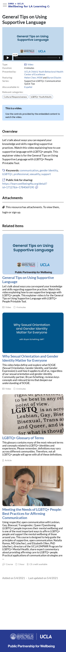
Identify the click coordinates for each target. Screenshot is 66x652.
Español (28, 87)
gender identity (49, 170)
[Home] (26, 5)
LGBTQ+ (7, 174)
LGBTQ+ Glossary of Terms (23, 438)
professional (21, 174)
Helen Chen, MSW (33, 77)
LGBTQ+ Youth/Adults (41, 97)
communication (29, 170)
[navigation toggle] (4, 5)
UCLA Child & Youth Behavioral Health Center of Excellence (43, 73)
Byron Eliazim (54, 77)
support (46, 174)
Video (30, 64)
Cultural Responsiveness (15, 97)
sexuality (35, 174)
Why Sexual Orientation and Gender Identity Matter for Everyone (30, 358)
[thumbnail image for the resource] (33, 254)
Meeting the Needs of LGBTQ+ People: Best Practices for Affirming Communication (32, 513)
